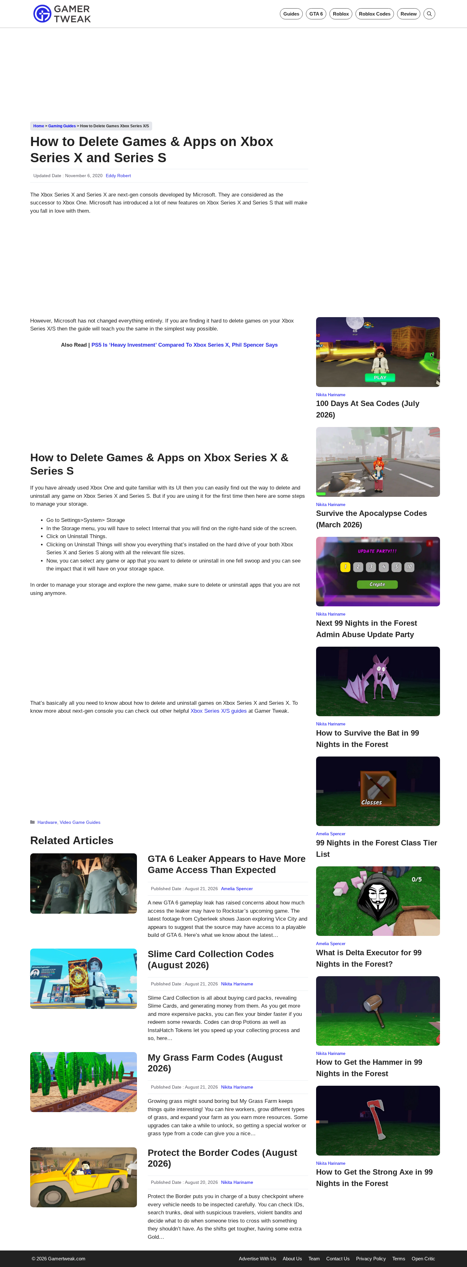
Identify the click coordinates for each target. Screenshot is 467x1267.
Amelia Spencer (237, 888)
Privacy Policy (371, 1258)
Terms (398, 1258)
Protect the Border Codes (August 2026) (222, 1158)
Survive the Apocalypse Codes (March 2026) (371, 519)
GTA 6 (316, 14)
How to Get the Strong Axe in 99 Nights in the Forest (374, 1178)
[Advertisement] (233, 72)
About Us (292, 1258)
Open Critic (423, 1258)
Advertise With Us (257, 1258)
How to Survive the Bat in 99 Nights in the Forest (367, 739)
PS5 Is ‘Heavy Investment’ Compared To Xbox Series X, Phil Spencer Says (184, 345)
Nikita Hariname (237, 983)
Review (409, 14)
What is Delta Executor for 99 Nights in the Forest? (369, 958)
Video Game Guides (80, 822)
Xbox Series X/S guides (219, 711)
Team (314, 1258)
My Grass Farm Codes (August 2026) (215, 1063)
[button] (429, 14)
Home (38, 126)
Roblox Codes (374, 14)
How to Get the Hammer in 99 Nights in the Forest (369, 1068)
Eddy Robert (118, 175)
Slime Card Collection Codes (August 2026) (211, 959)
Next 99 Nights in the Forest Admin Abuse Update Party (366, 629)
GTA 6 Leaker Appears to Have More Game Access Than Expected (227, 864)
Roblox (341, 14)
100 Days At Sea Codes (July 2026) (367, 409)
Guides (291, 14)
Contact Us (338, 1258)
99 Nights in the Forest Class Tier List (376, 848)
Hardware (47, 822)
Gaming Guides (62, 126)
